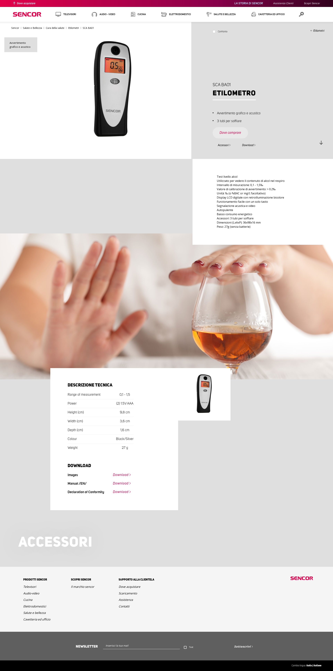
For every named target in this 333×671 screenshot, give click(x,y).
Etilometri (318, 30)
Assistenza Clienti (283, 3)
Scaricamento (128, 593)
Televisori (29, 587)
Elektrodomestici (34, 606)
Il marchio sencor (82, 587)
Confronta (222, 31)
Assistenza (126, 600)
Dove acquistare (26, 3)
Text (191, 647)
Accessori (223, 145)
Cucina (27, 600)
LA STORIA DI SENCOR (248, 3)
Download (248, 145)
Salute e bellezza (34, 613)
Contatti (124, 606)
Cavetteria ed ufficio (36, 619)
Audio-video (31, 593)
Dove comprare (230, 132)
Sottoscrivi (242, 646)
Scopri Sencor (312, 3)
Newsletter (87, 646)
